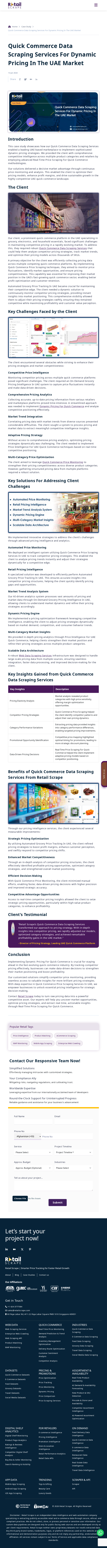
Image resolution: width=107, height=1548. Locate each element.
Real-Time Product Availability (80, 1379)
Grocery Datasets (13, 1388)
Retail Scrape (25, 996)
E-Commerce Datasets (15, 1379)
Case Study (26, 26)
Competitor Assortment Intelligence (83, 1409)
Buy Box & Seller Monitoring (18, 1460)
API (73, 1488)
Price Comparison (47, 1396)
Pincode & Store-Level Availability (82, 1402)
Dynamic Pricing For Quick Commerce (62, 406)
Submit (58, 1202)
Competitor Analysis (48, 1361)
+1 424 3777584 (14, 1306)
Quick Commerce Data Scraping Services (63, 248)
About (8, 1275)
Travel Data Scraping (82, 1350)
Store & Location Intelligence (46, 1447)
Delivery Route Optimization (52, 1349)
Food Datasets (11, 1384)
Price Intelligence (20, 1035)
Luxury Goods (45, 1493)
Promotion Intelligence (49, 1441)
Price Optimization (47, 1378)
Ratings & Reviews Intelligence (13, 1446)
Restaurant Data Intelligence (79, 1456)
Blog (17, 1275)
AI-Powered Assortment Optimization (83, 1417)
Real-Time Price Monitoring (51, 1329)
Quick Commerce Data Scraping (82, 1330)
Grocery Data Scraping (82, 1346)
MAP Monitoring (20, 1043)
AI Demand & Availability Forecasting (83, 1387)
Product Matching (42, 1035)
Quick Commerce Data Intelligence (82, 1441)
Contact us (44, 1275)
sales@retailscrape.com (18, 1310)
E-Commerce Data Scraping (85, 1336)
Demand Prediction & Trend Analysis (52, 1335)
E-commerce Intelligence (50, 1432)
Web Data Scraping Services (35, 655)
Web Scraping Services (16, 1329)
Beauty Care (44, 1488)
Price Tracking (45, 1382)
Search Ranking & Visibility (17, 1464)
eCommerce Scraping (66, 1035)
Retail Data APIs (46, 1458)
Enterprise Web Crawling (69, 1043)
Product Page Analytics (16, 1440)
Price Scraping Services (50, 1400)
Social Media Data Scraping (85, 1355)
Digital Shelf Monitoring (16, 1435)
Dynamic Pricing (46, 1391)
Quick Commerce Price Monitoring (62, 462)
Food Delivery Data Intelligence (81, 1434)
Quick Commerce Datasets (17, 1375)
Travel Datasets (12, 1393)
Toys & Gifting (45, 1484)
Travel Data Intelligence (83, 1470)
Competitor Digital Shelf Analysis (16, 1453)
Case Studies (29, 1275)
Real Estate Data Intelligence (79, 1464)
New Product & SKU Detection (81, 1394)
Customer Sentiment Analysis (48, 1355)
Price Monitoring (46, 1387)
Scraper (75, 1484)
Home (14, 26)
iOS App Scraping (13, 1493)
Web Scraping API (13, 1338)
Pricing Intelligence (48, 1437)
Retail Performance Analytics (52, 1453)
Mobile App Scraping (43, 1043)
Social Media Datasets (15, 1397)
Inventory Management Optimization (50, 1342)
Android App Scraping (15, 1488)
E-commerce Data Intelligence (80, 1449)
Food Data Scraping (81, 1341)
